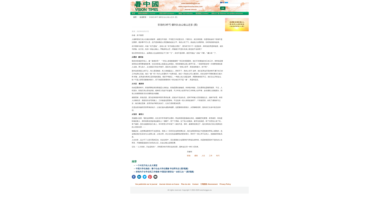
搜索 (222, 8)
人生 (203, 156)
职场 (188, 156)
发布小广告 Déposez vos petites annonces (227, 13)
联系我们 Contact (202, 13)
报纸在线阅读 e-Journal (146, 13)
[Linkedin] (139, 177)
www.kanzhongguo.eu (190, 3)
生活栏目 (143, 17)
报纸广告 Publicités (186, 13)
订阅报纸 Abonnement (209, 184)
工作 (210, 156)
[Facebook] (134, 177)
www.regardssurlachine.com (190, 6)
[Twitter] (145, 177)
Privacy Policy (225, 184)
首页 (133, 13)
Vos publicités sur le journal (146, 184)
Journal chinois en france (169, 184)
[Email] (155, 177)
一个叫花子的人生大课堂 (146, 165)
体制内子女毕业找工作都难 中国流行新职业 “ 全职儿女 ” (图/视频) (165, 172)
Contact (195, 184)
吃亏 (218, 156)
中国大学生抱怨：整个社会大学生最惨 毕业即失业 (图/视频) (162, 168)
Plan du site (185, 184)
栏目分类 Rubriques (166, 13)
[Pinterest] (150, 177)
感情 (196, 156)
